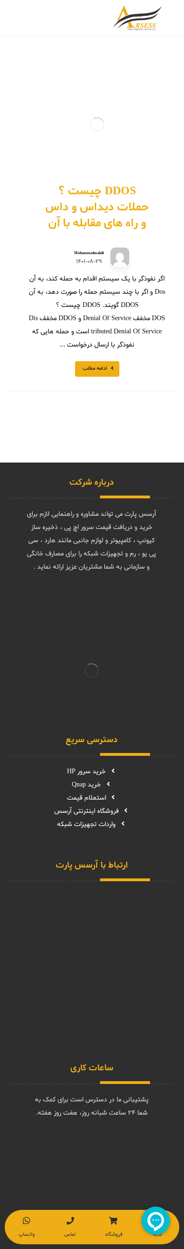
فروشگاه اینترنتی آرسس (86, 811)
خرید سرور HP (86, 772)
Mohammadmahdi (89, 253)
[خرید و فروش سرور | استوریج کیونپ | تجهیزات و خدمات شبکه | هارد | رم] (137, 18)
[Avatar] (119, 257)
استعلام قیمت (86, 798)
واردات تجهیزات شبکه (86, 824)
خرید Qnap (86, 785)
